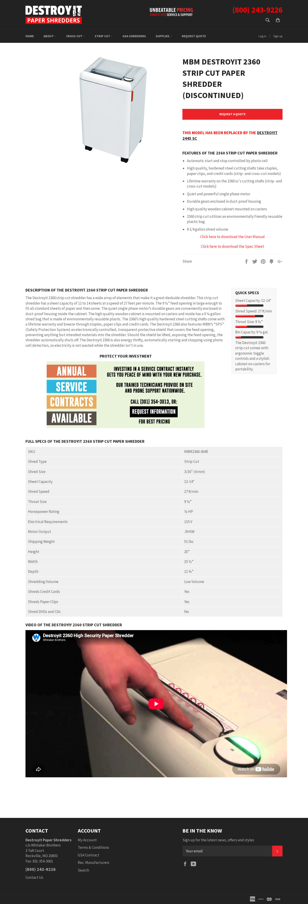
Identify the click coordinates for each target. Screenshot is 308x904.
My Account (87, 839)
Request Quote (194, 36)
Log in (262, 36)
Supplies (163, 36)
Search (83, 870)
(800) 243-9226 (40, 869)
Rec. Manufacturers (93, 862)
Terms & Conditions (93, 847)
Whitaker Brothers (46, 845)
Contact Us (34, 877)
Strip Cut (103, 36)
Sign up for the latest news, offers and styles (218, 839)
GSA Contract (88, 855)
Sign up (278, 36)
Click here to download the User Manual (232, 236)
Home (29, 36)
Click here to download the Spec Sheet (232, 246)
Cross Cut (74, 36)
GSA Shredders (134, 36)
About (49, 36)
